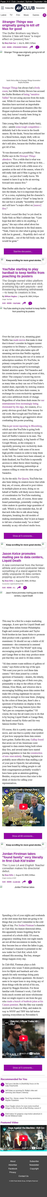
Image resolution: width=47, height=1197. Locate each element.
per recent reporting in (25, 426)
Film (18, 15)
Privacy (12, 1172)
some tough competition (27, 127)
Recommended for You (14, 1079)
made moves (19, 340)
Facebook (12, 1168)
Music (26, 15)
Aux (4, 47)
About (12, 1161)
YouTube (16, 303)
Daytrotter (38, 1)
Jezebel (20, 1)
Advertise (13, 1164)
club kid (16, 882)
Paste (3, 1)
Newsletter (40, 8)
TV (11, 15)
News (9, 47)
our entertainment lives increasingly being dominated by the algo (23, 403)
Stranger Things (20, 47)
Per (23, 478)
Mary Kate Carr (10, 43)
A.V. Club (11, 1)
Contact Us (23, 1176)
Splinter (29, 1)
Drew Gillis (9, 581)
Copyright (34, 1168)
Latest (3, 15)
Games (36, 15)
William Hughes (11, 296)
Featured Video (9, 1122)
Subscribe (9, 8)
